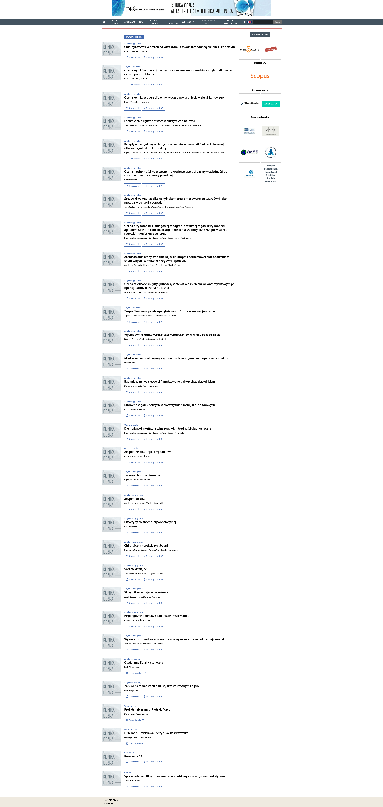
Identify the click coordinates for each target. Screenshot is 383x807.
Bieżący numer (115, 22)
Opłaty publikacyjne (230, 22)
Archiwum (129, 22)
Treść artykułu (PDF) (154, 57)
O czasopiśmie (173, 22)
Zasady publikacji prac (207, 22)
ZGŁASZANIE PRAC (260, 34)
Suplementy (188, 22)
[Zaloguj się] (244, 22)
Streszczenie (134, 57)
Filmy (140, 22)
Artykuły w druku (154, 22)
